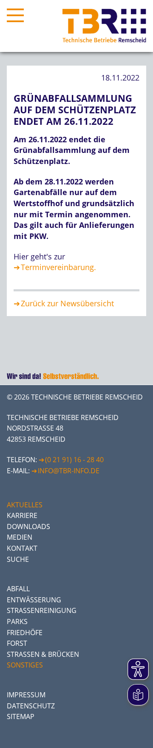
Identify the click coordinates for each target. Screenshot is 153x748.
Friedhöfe (24, 632)
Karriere (22, 515)
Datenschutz (31, 706)
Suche (18, 559)
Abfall (18, 588)
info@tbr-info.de (68, 470)
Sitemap (20, 716)
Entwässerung (34, 599)
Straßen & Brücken (43, 654)
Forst (17, 643)
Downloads (28, 526)
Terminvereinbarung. (58, 267)
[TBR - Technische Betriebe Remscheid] (104, 26)
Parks (17, 621)
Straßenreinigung (41, 610)
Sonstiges (25, 665)
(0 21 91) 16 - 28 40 (74, 459)
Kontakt (22, 548)
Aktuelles (24, 504)
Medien (19, 537)
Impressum (26, 694)
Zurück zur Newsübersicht (67, 303)
